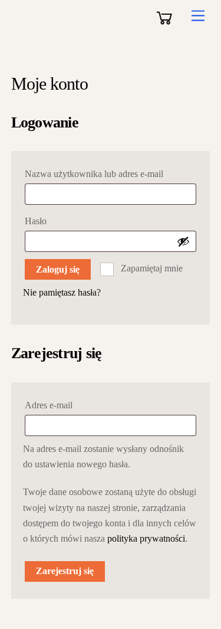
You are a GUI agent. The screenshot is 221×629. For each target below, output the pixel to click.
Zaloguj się (58, 269)
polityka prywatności (146, 538)
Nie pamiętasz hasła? (62, 292)
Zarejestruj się (65, 571)
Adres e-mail (73, 404)
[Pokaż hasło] (183, 241)
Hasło (60, 220)
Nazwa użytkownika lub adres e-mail (111, 173)
